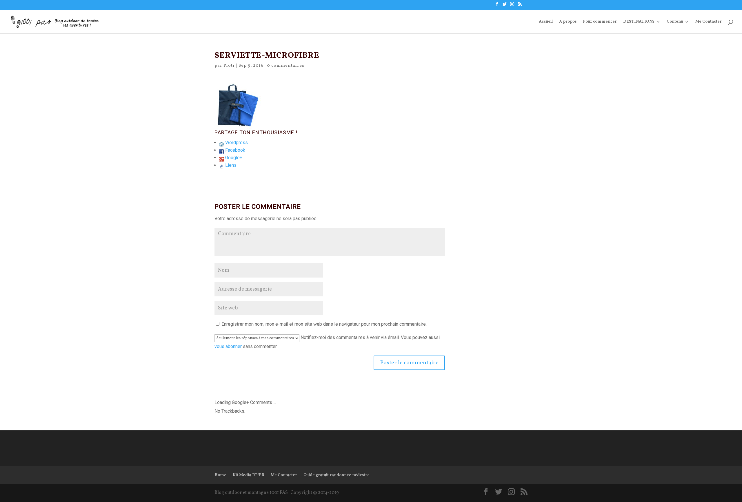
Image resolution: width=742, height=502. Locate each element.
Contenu (675, 22)
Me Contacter (708, 22)
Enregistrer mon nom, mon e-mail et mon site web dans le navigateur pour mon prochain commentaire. (324, 324)
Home (220, 475)
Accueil (546, 22)
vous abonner (228, 346)
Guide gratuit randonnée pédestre (336, 475)
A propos (567, 22)
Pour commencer (600, 22)
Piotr (229, 66)
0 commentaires (285, 66)
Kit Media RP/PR (248, 475)
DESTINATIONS (638, 22)
